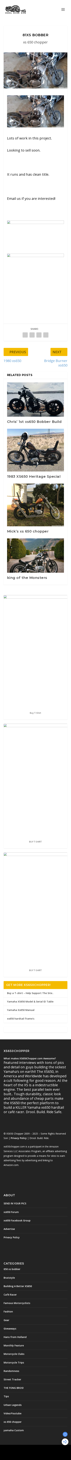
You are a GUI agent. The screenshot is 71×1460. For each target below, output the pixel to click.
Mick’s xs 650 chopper (28, 531)
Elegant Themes (28, 1449)
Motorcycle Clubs (14, 1354)
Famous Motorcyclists (17, 1303)
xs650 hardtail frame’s (20, 1018)
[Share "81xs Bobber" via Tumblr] (32, 335)
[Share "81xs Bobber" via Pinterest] (39, 335)
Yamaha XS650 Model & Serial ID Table (30, 1001)
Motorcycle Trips (14, 1362)
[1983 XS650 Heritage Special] (35, 450)
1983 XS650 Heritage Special (34, 476)
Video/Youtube (12, 1413)
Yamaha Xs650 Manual (20, 1010)
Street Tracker (12, 1379)
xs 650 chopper (35, 42)
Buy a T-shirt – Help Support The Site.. (30, 993)
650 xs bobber (12, 1269)
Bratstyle (9, 1277)
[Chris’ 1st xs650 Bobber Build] (35, 399)
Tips (6, 1396)
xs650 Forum (11, 1212)
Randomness (11, 1371)
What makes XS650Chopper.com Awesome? (30, 1058)
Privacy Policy (19, 1138)
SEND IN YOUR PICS (15, 1203)
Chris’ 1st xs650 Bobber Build (34, 422)
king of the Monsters (27, 578)
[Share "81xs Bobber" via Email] (45, 335)
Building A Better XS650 (18, 1286)
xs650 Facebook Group (17, 1220)
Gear (6, 1320)
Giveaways (10, 1328)
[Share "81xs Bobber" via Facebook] (25, 335)
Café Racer (10, 1294)
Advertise (9, 1229)
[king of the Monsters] (35, 555)
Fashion (8, 1311)
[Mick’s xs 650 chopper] (35, 505)
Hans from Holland (15, 1337)
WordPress (60, 1449)
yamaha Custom (14, 1430)
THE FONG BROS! (14, 1387)
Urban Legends (13, 1405)
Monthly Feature (14, 1345)
